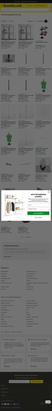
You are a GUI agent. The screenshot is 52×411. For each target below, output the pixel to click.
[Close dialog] (49, 192)
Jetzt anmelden (38, 213)
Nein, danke (38, 217)
